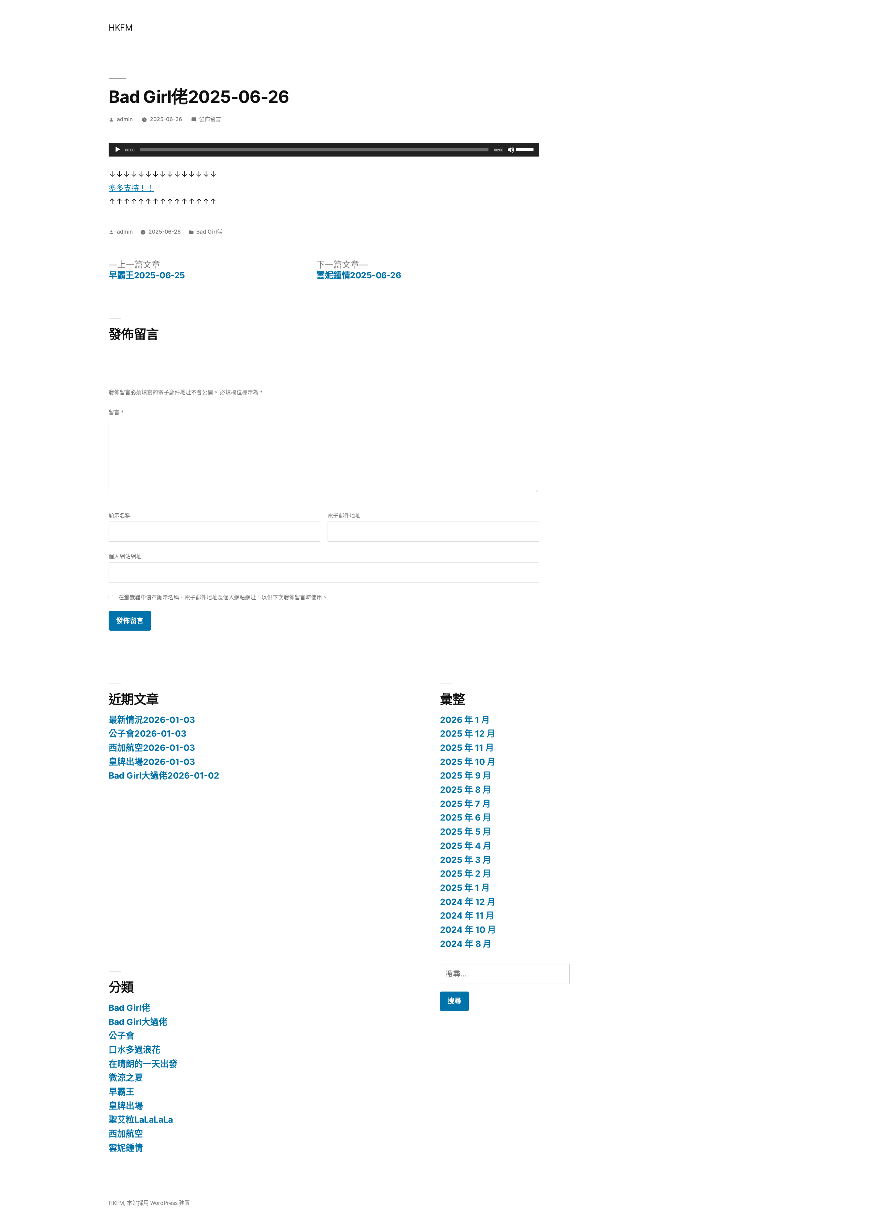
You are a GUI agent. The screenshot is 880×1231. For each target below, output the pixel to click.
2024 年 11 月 (467, 915)
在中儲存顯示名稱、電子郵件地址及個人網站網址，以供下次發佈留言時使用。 (223, 597)
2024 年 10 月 (468, 929)
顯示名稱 (120, 515)
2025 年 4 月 (466, 846)
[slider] (526, 149)
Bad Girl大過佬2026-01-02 (164, 775)
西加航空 (126, 1133)
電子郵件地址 (344, 515)
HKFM (120, 27)
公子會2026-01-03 (147, 733)
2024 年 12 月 (468, 902)
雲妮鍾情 (126, 1148)
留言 (116, 412)
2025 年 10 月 (468, 762)
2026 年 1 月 (465, 720)
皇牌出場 (126, 1106)
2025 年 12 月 (467, 733)
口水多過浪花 (134, 1050)
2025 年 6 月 (465, 817)
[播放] (117, 149)
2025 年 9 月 (465, 775)
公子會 (121, 1035)
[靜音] (510, 149)
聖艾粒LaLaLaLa (141, 1119)
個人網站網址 (125, 556)
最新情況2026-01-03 (152, 720)
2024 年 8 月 (466, 944)
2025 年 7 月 (465, 804)
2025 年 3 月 (465, 860)
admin (125, 119)
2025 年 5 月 (465, 831)
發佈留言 (210, 119)
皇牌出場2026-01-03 (152, 762)
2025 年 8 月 (465, 789)
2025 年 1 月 (465, 887)
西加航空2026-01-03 (152, 747)
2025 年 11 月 (467, 747)
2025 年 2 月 (465, 873)
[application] (324, 150)
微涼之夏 (126, 1077)
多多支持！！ (131, 187)
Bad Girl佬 (209, 231)
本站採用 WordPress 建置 (158, 1203)
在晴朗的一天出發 (143, 1064)
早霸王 (121, 1092)
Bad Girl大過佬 (138, 1022)
